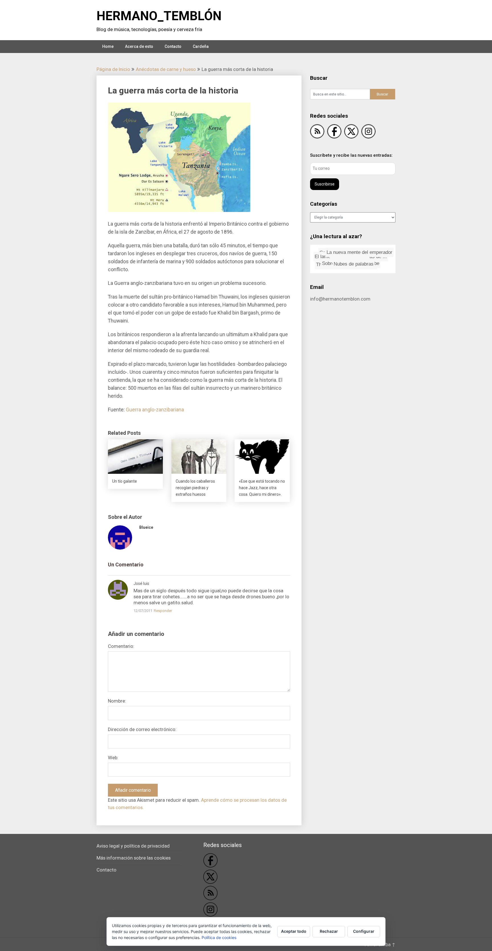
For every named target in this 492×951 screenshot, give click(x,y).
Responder (163, 611)
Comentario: (121, 646)
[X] (351, 132)
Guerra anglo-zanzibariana (155, 410)
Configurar (363, 931)
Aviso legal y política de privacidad (133, 846)
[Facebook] (334, 132)
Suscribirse (325, 184)
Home (108, 46)
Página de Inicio (113, 69)
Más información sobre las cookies (134, 858)
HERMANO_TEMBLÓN (159, 16)
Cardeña (201, 46)
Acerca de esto (139, 46)
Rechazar (329, 931)
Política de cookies (219, 937)
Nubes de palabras (362, 261)
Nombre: (117, 701)
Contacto (173, 46)
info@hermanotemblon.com (340, 299)
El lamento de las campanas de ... (349, 251)
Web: (113, 757)
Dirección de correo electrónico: (142, 729)
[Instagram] (368, 132)
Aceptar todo (293, 931)
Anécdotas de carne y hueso (166, 69)
